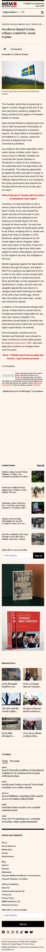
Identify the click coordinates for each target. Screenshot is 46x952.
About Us (6, 888)
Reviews (5, 869)
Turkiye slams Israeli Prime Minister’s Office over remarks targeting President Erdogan (15, 474)
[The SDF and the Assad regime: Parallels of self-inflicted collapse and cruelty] (11, 699)
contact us (36, 385)
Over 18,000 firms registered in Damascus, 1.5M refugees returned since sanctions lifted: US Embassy (32, 735)
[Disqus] (23, 426)
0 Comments (16, 49)
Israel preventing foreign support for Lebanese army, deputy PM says (14, 489)
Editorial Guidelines (10, 884)
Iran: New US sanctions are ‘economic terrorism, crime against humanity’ (21, 820)
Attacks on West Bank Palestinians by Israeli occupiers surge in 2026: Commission (13, 521)
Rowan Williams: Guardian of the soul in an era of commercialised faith (22, 797)
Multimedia (6, 872)
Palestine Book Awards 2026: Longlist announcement (21, 809)
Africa (4, 843)
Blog (4, 862)
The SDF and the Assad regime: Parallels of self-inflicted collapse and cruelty (11, 710)
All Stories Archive (10, 905)
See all (40, 465)
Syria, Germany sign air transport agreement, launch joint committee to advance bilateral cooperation (32, 685)
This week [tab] (15, 761)
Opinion (5, 865)
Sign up (38, 555)
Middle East (25, 24)
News (34, 24)
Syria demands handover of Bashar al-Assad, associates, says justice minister (10, 685)
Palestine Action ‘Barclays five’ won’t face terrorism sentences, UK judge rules (14, 505)
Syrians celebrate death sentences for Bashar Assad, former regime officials (32, 710)
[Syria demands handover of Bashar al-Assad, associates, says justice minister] (11, 674)
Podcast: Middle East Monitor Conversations (21, 875)
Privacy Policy (8, 898)
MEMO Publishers (9, 901)
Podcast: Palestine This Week (15, 879)
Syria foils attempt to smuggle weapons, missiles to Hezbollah (11, 735)
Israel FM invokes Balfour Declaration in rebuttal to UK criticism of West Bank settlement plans (23, 773)
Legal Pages (16, 944)
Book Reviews (8, 856)
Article (5, 793)
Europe (5, 853)
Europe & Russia (10, 24)
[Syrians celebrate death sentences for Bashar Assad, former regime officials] (32, 699)
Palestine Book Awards (12, 891)
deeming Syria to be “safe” (18, 343)
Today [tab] (5, 761)
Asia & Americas (9, 846)
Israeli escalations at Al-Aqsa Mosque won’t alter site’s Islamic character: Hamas (15, 536)
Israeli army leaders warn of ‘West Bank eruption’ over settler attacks (22, 786)
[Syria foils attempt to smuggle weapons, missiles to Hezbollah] (11, 723)
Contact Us (7, 895)
